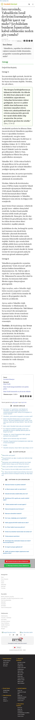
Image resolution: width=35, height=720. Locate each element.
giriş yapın (15, 402)
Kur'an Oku (20, 707)
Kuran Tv (5, 699)
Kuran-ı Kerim (6, 662)
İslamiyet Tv (5, 700)
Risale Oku (5, 692)
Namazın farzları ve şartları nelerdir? (15, 484)
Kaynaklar (4, 619)
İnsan (2, 581)
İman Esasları (4, 579)
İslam (2, 582)
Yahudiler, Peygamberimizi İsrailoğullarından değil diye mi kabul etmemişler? (18, 441)
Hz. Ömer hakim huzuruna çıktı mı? (15, 527)
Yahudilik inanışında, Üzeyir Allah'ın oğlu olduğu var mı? (18, 447)
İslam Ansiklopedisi (6, 607)
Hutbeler (3, 603)
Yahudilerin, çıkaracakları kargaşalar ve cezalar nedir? (18, 416)
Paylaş (19, 41)
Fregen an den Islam (22, 667)
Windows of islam (21, 679)
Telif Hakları (4, 626)
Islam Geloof (20, 674)
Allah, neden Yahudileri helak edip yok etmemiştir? (17, 426)
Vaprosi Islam (20, 671)
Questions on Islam (21, 662)
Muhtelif (3, 586)
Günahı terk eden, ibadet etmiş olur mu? (16, 493)
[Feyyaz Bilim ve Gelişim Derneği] (17, 640)
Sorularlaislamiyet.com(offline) (23, 712)
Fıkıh (2, 577)
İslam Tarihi (6, 384)
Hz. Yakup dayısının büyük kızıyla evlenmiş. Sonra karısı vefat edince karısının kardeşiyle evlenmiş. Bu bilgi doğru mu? (17, 473)
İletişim (3, 628)
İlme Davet (5, 665)
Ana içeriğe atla (4, 0)
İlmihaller (3, 605)
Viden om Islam (21, 672)
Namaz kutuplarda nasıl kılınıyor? (14, 509)
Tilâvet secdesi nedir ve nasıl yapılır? (15, 504)
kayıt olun (23, 402)
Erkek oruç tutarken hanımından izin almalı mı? (18, 531)
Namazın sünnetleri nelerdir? (13, 513)
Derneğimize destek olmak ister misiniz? (17, 643)
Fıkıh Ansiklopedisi (6, 600)
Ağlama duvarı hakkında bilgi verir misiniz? (14, 438)
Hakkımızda (4, 616)
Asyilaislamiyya (21, 669)
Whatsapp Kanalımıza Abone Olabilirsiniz (18, 565)
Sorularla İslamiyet (8, 379)
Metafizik (3, 584)
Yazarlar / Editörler (6, 617)
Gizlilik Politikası (5, 625)
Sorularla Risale (6, 690)
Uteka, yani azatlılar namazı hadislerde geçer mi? (15, 466)
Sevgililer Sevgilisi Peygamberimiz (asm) (12, 598)
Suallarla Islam (20, 665)
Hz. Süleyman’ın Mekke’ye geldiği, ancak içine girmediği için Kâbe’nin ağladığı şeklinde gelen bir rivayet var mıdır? (16, 430)
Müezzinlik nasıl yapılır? (8, 455)
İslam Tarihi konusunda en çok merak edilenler (17, 391)
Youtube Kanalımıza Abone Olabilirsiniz (18, 561)
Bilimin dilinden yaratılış (7, 596)
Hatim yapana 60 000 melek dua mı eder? (17, 522)
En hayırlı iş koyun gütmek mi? (13, 547)
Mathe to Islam (20, 681)
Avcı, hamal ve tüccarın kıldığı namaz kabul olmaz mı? (17, 469)
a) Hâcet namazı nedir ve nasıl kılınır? (15, 489)
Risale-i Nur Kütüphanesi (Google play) (22, 692)
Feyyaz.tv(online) (21, 714)
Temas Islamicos (21, 677)
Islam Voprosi (20, 664)
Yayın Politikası (5, 623)
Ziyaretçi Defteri (5, 621)
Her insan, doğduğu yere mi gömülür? (16, 518)
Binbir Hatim (5, 664)
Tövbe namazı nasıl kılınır (12, 536)
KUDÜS (5, 445)
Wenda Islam (20, 676)
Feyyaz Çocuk (20, 700)
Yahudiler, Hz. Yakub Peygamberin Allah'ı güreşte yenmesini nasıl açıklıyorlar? (16, 435)
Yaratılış (3, 588)
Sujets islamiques (21, 683)
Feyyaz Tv (5, 697)
